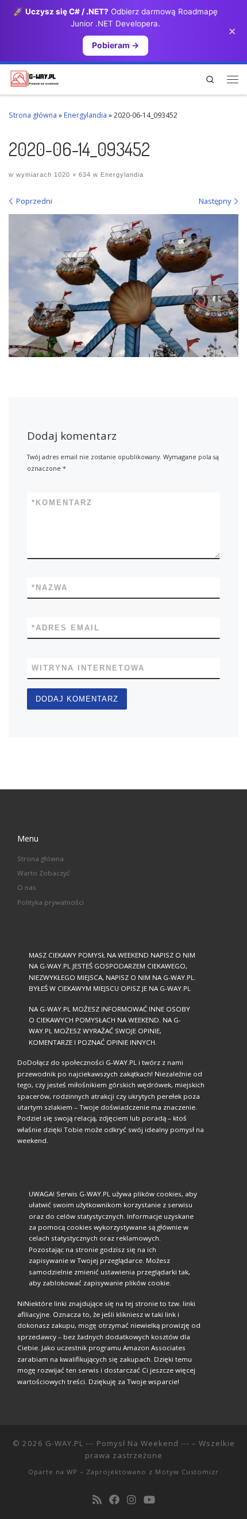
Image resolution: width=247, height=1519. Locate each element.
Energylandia (85, 115)
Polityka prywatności (50, 902)
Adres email (66, 627)
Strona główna (33, 115)
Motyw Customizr (187, 1471)
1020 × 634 (71, 174)
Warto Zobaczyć (43, 873)
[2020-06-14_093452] (123, 285)
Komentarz (62, 502)
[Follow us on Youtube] (149, 1500)
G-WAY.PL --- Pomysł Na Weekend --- (117, 1443)
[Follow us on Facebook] (114, 1500)
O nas (26, 887)
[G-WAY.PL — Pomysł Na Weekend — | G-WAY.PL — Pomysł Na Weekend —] (34, 77)
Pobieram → (115, 45)
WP (72, 1471)
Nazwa (50, 587)
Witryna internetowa (88, 668)
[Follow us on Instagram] (131, 1500)
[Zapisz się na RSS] (97, 1500)
